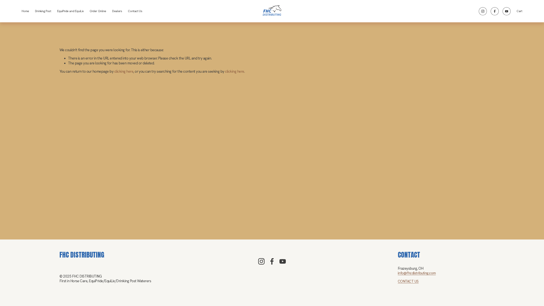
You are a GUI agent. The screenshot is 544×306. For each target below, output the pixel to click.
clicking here (123, 71)
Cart (519, 11)
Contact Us (135, 11)
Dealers (117, 11)
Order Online (98, 11)
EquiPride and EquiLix (70, 11)
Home (25, 11)
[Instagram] (483, 11)
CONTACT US (408, 281)
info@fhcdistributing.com (417, 273)
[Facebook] (495, 11)
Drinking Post (43, 11)
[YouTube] (507, 11)
